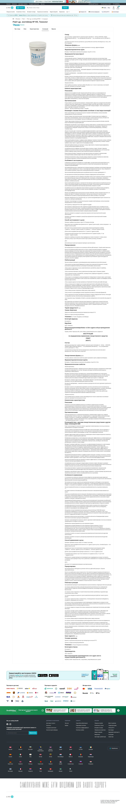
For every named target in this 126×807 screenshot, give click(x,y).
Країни (66, 725)
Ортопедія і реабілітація (100, 736)
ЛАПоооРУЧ (111, 727)
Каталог (8, 4)
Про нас (43, 4)
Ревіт (23, 19)
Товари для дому (112, 725)
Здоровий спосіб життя (114, 732)
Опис (25, 29)
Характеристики (34, 29)
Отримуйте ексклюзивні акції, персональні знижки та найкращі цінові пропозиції (21, 728)
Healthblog (117, 4)
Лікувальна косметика (42, 11)
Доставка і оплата (23, 4)
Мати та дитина (112, 723)
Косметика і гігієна (20, 11)
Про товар (17, 29)
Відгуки (54, 29)
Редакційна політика (81, 725)
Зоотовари (111, 730)
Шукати (65, 7)
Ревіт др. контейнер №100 (33, 19)
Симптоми (110, 736)
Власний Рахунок (94, 4)
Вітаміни (18, 19)
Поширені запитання (34, 4)
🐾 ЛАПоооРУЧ (105, 11)
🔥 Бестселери (115, 11)
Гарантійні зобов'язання (82, 723)
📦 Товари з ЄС (82, 11)
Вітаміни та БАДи (31, 11)
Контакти (14, 4)
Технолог (22, 24)
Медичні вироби (54, 11)
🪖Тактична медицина (94, 11)
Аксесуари (110, 734)
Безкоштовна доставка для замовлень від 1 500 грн (65, 15)
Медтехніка (62, 11)
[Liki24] (9, 796)
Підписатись (32, 733)
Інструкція (45, 29)
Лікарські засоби (10, 11)
